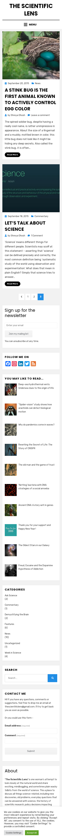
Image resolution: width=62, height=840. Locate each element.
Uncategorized (12, 643)
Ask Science (11, 595)
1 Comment (37, 235)
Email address (17, 725)
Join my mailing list (18, 334)
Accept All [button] (32, 833)
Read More (12, 155)
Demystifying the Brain (17, 614)
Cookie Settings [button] (13, 833)
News (38, 83)
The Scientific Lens (31, 10)
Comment (15, 735)
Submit (31, 751)
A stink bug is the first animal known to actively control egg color (30, 99)
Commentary (41, 216)
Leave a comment (40, 115)
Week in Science (13, 652)
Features (9, 624)
